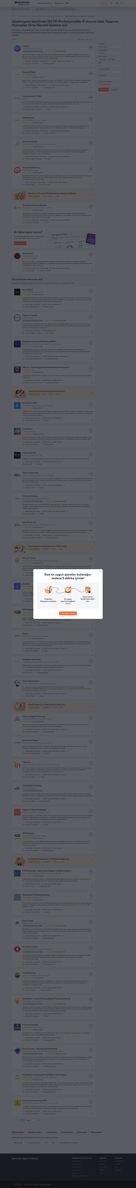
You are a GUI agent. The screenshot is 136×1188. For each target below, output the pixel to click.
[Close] (100, 571)
